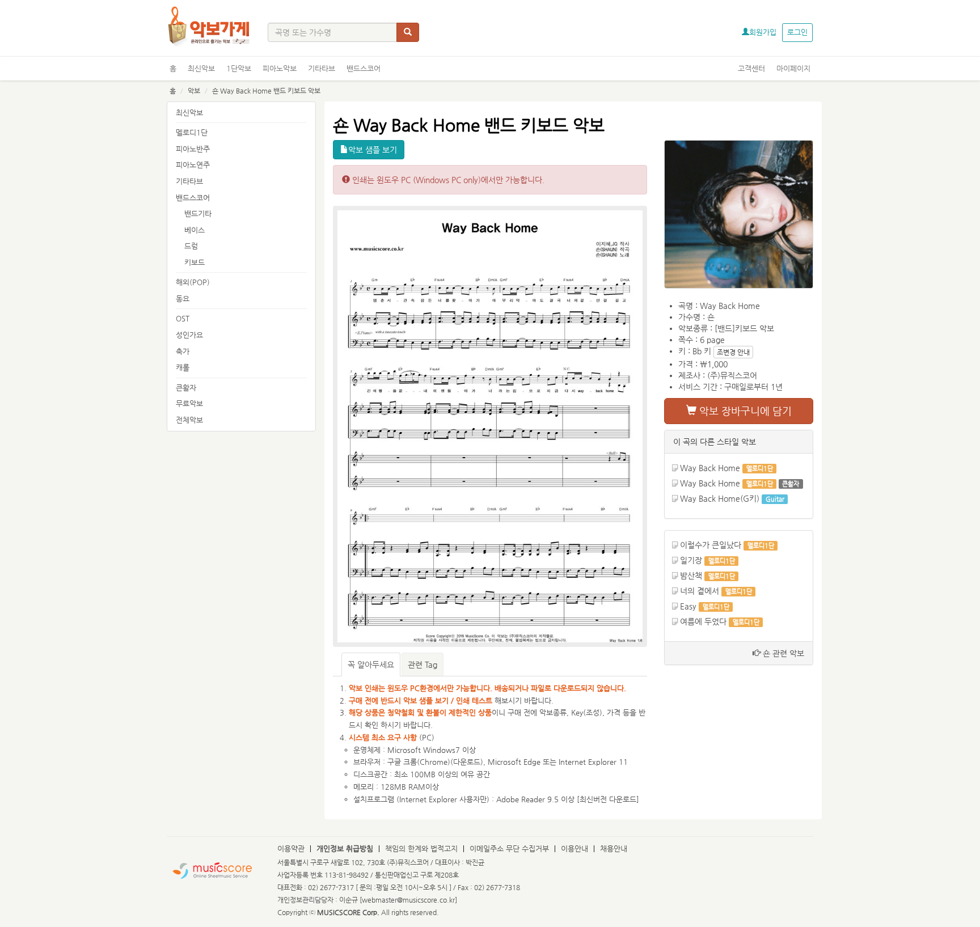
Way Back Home (710, 467)
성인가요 (189, 335)
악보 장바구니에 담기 (744, 411)
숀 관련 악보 (782, 653)
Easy (689, 606)
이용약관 (291, 848)
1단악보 (238, 68)
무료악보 (189, 403)
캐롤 (182, 367)
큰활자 (186, 387)
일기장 (691, 560)
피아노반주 (193, 149)
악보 (194, 91)
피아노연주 (193, 164)
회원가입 (762, 32)
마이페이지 (793, 68)
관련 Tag (422, 664)
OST (182, 318)
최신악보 (201, 68)
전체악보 (189, 420)
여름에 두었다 (703, 621)
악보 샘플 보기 (372, 149)
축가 (182, 351)
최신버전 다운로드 (608, 799)
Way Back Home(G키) (719, 498)
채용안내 (613, 848)
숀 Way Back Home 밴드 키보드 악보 (266, 91)
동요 (182, 298)
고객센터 (751, 68)
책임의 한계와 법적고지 (421, 848)
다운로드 (466, 761)
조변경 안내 (733, 352)
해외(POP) (193, 282)
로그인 (797, 32)
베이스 (194, 230)
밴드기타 (198, 213)
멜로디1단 (192, 132)
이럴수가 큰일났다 (710, 544)
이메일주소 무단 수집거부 (509, 848)
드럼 (191, 246)
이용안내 (574, 848)
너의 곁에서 (699, 590)
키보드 (194, 262)
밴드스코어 (364, 68)
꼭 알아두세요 (371, 664)
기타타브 (321, 68)
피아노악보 (280, 68)
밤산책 (691, 575)
